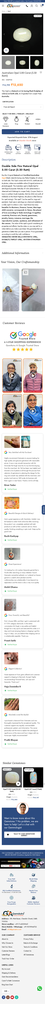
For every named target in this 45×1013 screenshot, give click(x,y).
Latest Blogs (6, 954)
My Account (6, 969)
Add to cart (22, 132)
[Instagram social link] (8, 997)
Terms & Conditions (30, 947)
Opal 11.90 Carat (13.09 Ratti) (12, 790)
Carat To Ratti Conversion (11, 980)
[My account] (31, 5)
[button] (4, 34)
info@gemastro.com (14, 929)
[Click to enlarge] (6, 50)
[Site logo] (13, 5)
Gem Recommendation (10, 977)
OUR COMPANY (8, 935)
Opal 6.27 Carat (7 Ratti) (33, 789)
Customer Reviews (8, 951)
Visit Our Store (7, 947)
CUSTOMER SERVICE (32, 935)
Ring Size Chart (7, 984)
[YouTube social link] (12, 997)
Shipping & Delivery (9, 973)
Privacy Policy (28, 939)
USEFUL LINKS (7, 965)
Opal (9, 11)
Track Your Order (8, 958)
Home (3, 11)
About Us (5, 939)
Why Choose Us (7, 943)
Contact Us (27, 951)
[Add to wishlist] (41, 72)
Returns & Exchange (31, 943)
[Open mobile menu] (3, 5)
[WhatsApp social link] (16, 997)
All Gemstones (29, 954)
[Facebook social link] (3, 997)
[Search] (36, 5)
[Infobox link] (11, 877)
